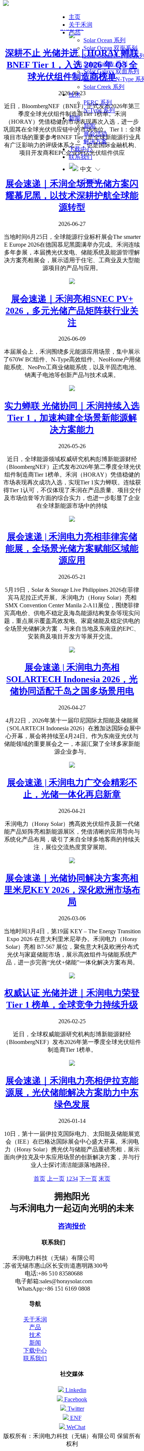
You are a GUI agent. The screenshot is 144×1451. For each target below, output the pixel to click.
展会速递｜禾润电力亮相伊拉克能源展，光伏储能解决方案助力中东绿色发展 (72, 1092)
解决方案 (95, 141)
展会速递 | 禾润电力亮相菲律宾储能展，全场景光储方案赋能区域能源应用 (72, 548)
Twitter (75, 1408)
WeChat (75, 1427)
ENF (75, 1418)
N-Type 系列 (99, 110)
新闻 (74, 118)
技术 (74, 94)
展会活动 (95, 133)
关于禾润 (80, 24)
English (92, 180)
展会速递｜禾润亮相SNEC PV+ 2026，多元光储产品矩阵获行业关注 (72, 310)
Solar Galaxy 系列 (105, 63)
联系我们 (80, 157)
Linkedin (75, 1390)
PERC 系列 (97, 102)
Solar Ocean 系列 (104, 40)
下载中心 (80, 149)
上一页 (56, 1178)
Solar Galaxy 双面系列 (111, 71)
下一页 (88, 1178)
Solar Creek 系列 (103, 87)
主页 (74, 17)
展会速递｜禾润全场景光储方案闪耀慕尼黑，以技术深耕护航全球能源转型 (72, 195)
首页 (39, 1178)
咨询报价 (72, 1226)
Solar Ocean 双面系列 (110, 48)
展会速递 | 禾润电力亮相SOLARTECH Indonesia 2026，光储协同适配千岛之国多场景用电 (72, 679)
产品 (74, 32)
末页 (104, 1178)
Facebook (75, 1399)
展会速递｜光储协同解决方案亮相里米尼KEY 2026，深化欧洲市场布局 (72, 890)
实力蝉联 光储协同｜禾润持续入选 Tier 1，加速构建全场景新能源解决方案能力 (72, 417)
